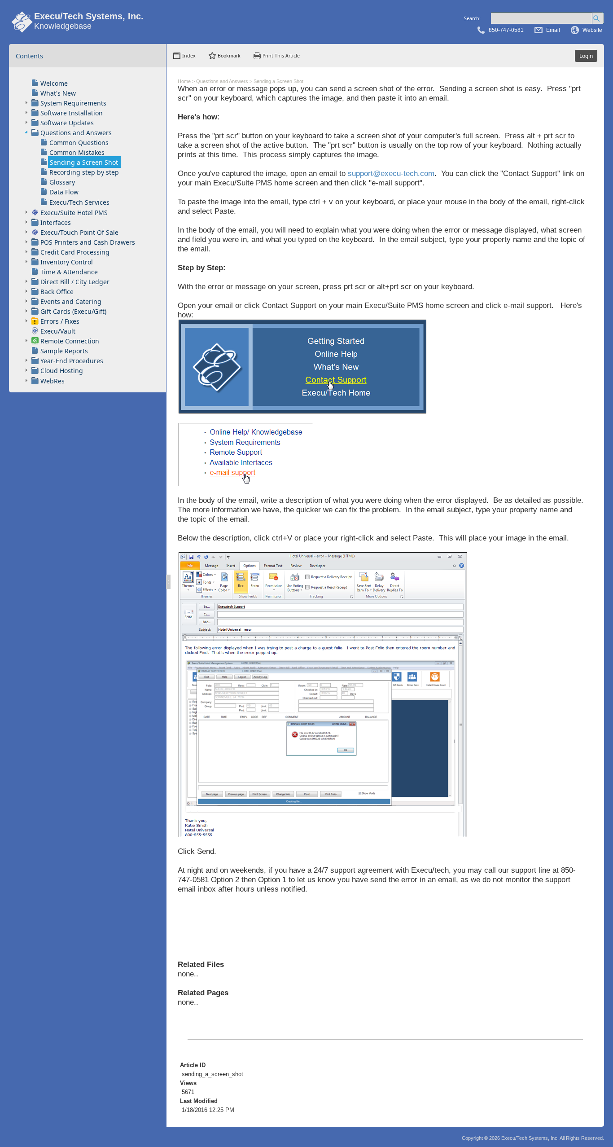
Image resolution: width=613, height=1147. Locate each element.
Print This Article (281, 56)
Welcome (54, 83)
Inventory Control (66, 262)
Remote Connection (69, 341)
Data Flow (64, 192)
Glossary (62, 182)
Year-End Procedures (71, 360)
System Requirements (73, 103)
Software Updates (67, 123)
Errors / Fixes (59, 321)
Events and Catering (70, 301)
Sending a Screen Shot (84, 162)
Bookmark (229, 56)
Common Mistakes (77, 152)
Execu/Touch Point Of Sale (79, 232)
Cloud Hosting (61, 370)
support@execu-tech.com (391, 173)
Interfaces (55, 222)
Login (586, 56)
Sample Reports (64, 351)
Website (592, 30)
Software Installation (71, 113)
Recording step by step (84, 172)
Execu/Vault (57, 331)
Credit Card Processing (74, 252)
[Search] (598, 18)
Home (184, 81)
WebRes (52, 381)
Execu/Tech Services (79, 202)
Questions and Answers (76, 132)
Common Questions (79, 142)
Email (553, 30)
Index (189, 56)
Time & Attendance (69, 272)
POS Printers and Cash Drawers (87, 242)
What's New (58, 93)
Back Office (57, 291)
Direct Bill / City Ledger (74, 281)
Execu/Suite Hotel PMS (74, 212)
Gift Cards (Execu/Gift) (73, 311)
